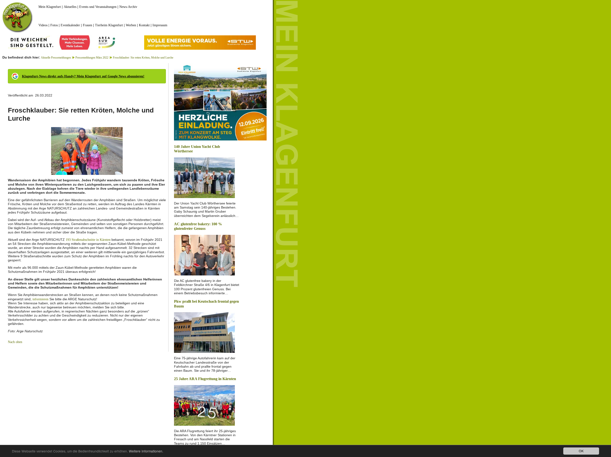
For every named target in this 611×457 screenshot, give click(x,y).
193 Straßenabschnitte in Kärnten (88, 240)
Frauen (87, 25)
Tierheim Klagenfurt (109, 25)
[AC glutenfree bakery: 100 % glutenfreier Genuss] (204, 255)
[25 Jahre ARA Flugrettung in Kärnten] (204, 405)
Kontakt (144, 25)
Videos (42, 25)
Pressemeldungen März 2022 (91, 57)
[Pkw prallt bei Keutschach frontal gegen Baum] (204, 332)
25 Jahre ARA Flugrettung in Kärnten (205, 379)
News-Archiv (128, 7)
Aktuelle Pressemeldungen (56, 57)
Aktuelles (70, 7)
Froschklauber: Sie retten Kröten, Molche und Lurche (143, 57)
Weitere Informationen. (146, 451)
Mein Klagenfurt (49, 7)
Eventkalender (70, 25)
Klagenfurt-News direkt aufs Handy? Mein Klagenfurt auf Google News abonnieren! (83, 76)
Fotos (54, 25)
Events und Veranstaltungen (97, 7)
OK (581, 450)
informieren (40, 299)
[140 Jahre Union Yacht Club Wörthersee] (204, 177)
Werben (131, 25)
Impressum (160, 25)
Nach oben (15, 342)
